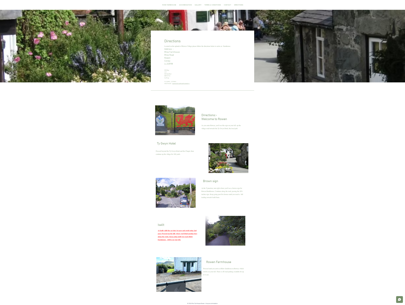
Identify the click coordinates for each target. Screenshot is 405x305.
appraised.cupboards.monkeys (181, 83)
